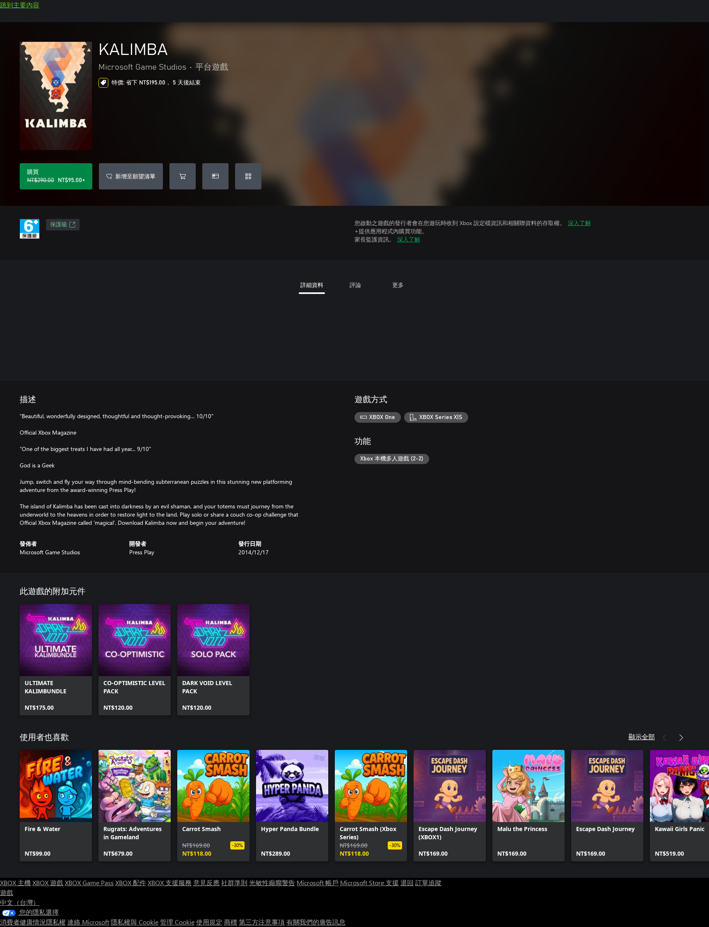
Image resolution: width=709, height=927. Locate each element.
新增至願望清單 (135, 176)
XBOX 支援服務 (170, 882)
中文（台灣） (19, 902)
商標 (230, 922)
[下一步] (681, 737)
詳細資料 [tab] (311, 285)
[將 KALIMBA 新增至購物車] (182, 176)
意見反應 (206, 882)
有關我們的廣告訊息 (315, 922)
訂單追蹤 (428, 882)
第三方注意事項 (262, 922)
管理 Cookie (177, 922)
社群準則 (234, 882)
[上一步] (664, 737)
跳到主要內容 (19, 4)
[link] (56, 659)
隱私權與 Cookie (134, 922)
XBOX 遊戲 (47, 882)
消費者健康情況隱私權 (33, 922)
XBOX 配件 (130, 882)
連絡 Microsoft (88, 922)
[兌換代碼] (248, 176)
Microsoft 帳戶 (317, 882)
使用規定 (209, 922)
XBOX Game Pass (89, 882)
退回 (407, 882)
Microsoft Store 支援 (369, 882)
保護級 (58, 225)
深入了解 (579, 223)
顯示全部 (642, 736)
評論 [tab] (355, 285)
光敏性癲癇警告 (272, 882)
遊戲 (6, 892)
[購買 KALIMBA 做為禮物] (215, 176)
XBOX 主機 (15, 882)
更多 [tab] (398, 285)
